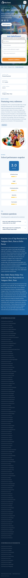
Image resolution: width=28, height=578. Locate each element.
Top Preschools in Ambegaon (7, 427)
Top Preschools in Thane (6, 554)
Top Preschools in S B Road (6, 495)
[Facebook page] (8, 20)
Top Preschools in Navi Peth (6, 377)
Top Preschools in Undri (6, 491)
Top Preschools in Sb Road (6, 443)
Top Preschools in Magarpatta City (8, 411)
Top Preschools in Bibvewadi (7, 421)
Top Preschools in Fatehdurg (7, 353)
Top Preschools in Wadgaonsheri (8, 407)
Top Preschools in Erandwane (7, 533)
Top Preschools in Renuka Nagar (7, 485)
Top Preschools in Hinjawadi (7, 503)
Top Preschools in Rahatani (6, 505)
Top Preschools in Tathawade (7, 327)
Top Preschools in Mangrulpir (7, 566)
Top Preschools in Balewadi (7, 379)
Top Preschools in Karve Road (7, 355)
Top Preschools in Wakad (6, 431)
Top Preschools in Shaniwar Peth (7, 367)
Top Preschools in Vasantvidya (7, 473)
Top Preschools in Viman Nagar (7, 393)
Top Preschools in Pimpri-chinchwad (8, 371)
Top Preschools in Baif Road (7, 321)
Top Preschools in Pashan (6, 347)
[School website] (5, 20)
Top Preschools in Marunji (6, 535)
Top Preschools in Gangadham (7, 395)
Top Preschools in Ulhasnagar (7, 564)
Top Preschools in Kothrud (6, 457)
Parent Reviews (18, 24)
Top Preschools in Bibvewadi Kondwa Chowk (10, 349)
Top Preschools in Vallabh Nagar (7, 451)
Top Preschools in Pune (6, 558)
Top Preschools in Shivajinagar (7, 381)
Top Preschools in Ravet (6, 409)
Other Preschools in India (6, 573)
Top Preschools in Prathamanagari (8, 475)
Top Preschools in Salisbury (6, 435)
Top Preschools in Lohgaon (6, 445)
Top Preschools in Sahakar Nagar (8, 391)
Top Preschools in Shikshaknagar (8, 483)
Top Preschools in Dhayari (6, 519)
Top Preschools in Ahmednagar (7, 552)
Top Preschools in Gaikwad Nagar (8, 335)
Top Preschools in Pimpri (6, 447)
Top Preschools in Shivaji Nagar (7, 507)
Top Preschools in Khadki (6, 509)
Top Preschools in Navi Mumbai (7, 556)
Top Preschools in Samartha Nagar (8, 455)
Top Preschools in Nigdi (6, 477)
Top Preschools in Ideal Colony (7, 469)
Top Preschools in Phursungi (7, 341)
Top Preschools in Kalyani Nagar (7, 425)
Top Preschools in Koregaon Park (8, 515)
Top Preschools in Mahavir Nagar (7, 413)
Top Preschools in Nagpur (6, 550)
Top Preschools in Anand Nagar (7, 459)
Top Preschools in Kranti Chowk (7, 375)
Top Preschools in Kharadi (6, 471)
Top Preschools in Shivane (6, 479)
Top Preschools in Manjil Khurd (7, 465)
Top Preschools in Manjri (6, 339)
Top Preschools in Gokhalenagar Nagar (9, 359)
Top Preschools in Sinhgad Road (7, 527)
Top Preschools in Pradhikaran (7, 345)
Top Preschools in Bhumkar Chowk (8, 499)
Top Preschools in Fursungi (6, 453)
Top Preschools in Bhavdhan (7, 487)
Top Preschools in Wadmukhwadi (8, 397)
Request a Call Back (14, 59)
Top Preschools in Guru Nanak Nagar (8, 333)
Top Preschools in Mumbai (6, 546)
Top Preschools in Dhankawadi (7, 531)
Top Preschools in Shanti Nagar (7, 373)
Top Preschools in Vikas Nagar (7, 517)
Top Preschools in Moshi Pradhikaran (8, 387)
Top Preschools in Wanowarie (7, 521)
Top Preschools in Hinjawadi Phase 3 (8, 343)
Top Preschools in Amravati (6, 548)
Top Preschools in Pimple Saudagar (8, 323)
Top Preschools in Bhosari (6, 433)
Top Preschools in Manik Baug (7, 511)
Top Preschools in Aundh (6, 361)
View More (4, 124)
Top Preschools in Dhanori (6, 415)
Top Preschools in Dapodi (6, 523)
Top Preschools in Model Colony (7, 357)
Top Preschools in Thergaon (7, 481)
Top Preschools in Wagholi (6, 385)
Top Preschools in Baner (6, 423)
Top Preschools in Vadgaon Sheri (8, 383)
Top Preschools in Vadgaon (7, 439)
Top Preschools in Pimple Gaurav (8, 399)
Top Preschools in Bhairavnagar (7, 441)
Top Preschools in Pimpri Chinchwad (8, 449)
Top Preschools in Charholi (6, 437)
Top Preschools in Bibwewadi (7, 497)
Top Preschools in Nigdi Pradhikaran (8, 329)
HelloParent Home (16, 573)
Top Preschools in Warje (6, 463)
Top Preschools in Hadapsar (7, 389)
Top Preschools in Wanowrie (7, 363)
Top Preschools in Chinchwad (7, 525)
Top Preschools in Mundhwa (7, 537)
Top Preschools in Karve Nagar (7, 331)
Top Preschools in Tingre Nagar (7, 467)
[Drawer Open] (24, 2)
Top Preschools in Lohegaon (7, 529)
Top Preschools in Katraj (6, 405)
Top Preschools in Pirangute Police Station (10, 337)
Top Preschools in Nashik (6, 562)
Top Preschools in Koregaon (7, 419)
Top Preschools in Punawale (7, 369)
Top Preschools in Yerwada (6, 325)
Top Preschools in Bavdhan (6, 351)
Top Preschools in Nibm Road (7, 501)
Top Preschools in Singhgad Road (8, 429)
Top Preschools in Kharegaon (7, 560)
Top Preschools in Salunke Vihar (7, 489)
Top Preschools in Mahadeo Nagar (8, 461)
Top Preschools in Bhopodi (6, 493)
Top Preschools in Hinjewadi (7, 513)
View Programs (6, 24)
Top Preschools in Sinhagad (7, 417)
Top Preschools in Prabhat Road (7, 403)
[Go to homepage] (6, 2)
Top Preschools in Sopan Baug (7, 401)
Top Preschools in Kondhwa (7, 365)
